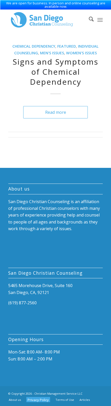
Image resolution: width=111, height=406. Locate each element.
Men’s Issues (52, 52)
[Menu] (100, 20)
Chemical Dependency (33, 46)
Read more (55, 112)
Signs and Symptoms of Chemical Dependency (55, 71)
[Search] (89, 20)
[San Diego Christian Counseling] (46, 20)
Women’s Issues (81, 52)
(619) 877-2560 (22, 303)
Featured (66, 46)
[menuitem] (89, 20)
